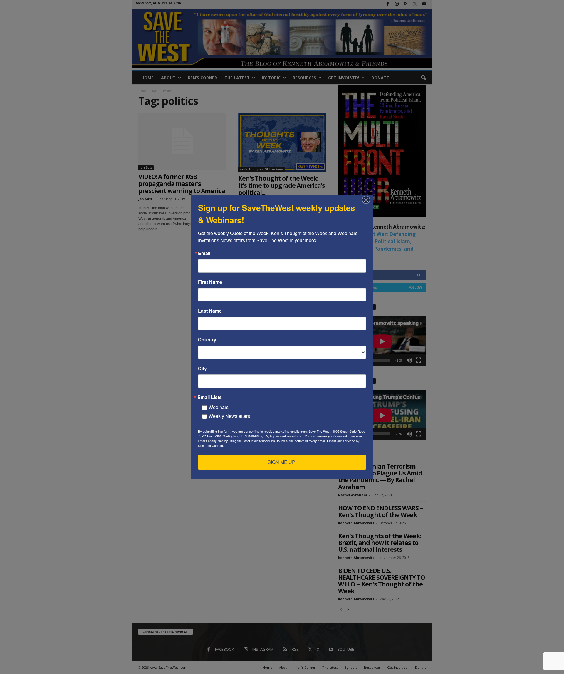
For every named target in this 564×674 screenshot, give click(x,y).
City (202, 368)
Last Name (210, 311)
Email (204, 253)
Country (207, 339)
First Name (210, 282)
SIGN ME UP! (282, 462)
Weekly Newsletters (229, 416)
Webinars (219, 407)
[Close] (367, 199)
